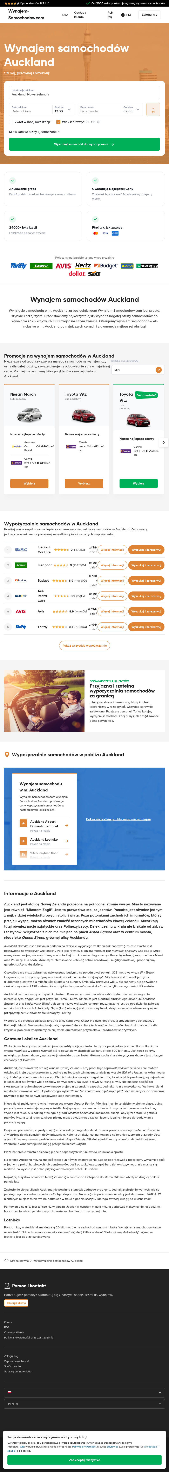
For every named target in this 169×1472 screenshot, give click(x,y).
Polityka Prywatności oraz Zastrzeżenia (28, 1337)
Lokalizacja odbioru (23, 90)
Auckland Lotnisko (44, 839)
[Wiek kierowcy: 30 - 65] (58, 122)
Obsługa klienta (80, 15)
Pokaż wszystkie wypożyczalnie (84, 645)
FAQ (65, 15)
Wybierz (29, 483)
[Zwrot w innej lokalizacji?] (11, 122)
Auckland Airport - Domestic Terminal (44, 823)
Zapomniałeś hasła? (16, 1361)
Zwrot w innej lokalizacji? (32, 122)
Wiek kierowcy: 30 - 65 (78, 122)
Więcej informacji (112, 550)
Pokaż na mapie (40, 830)
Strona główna (19, 1261)
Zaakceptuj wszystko (84, 1460)
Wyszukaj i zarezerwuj (146, 550)
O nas (8, 1322)
